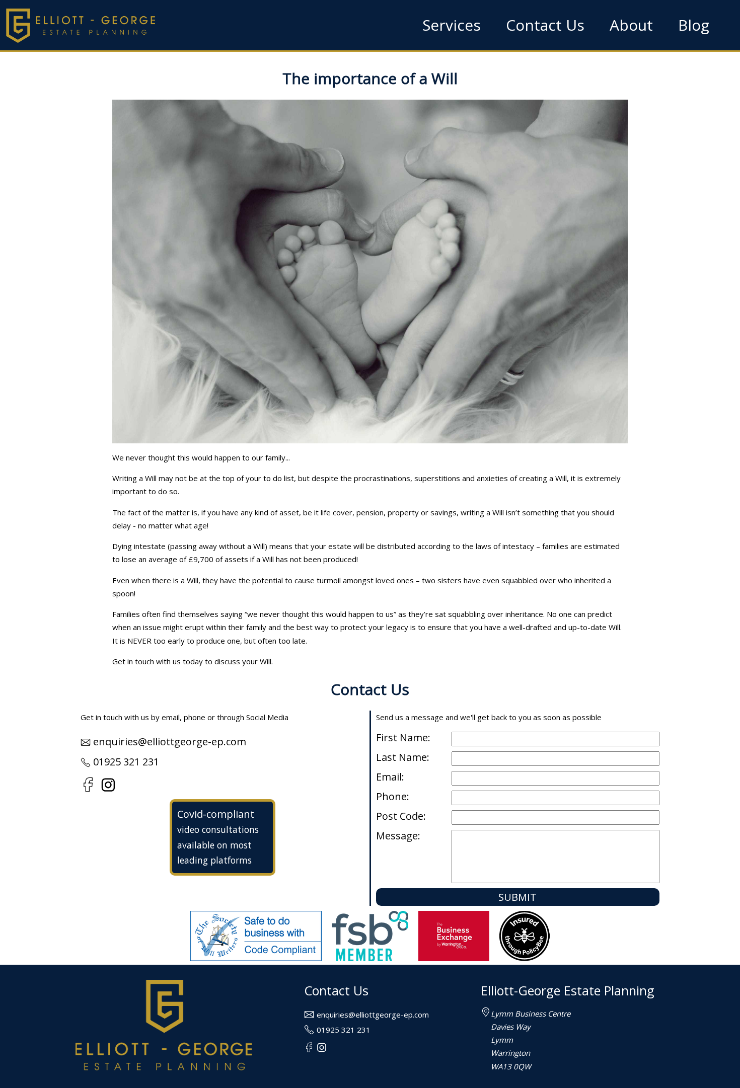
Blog (693, 25)
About (631, 25)
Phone (391, 797)
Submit (517, 897)
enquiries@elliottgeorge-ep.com (169, 741)
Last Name (401, 757)
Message (397, 836)
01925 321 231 (126, 761)
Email (389, 777)
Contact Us (545, 25)
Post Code (399, 816)
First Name (402, 738)
